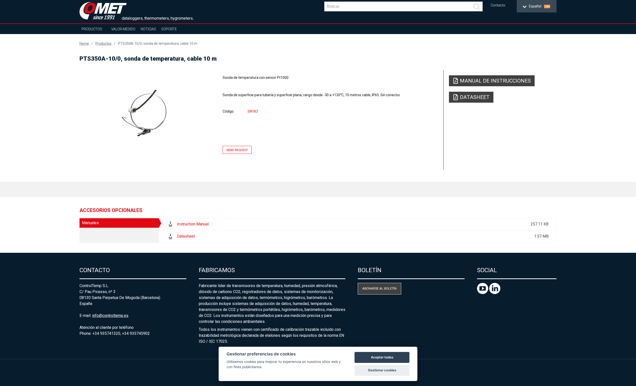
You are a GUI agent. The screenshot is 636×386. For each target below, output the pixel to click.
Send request (237, 150)
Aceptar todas (382, 357)
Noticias (148, 29)
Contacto (498, 5)
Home (84, 43)
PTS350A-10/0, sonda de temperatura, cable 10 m (157, 43)
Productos (91, 29)
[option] (144, 113)
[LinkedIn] (494, 292)
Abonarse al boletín (379, 288)
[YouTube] (483, 292)
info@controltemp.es (110, 315)
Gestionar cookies (382, 370)
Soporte (169, 29)
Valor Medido (123, 29)
